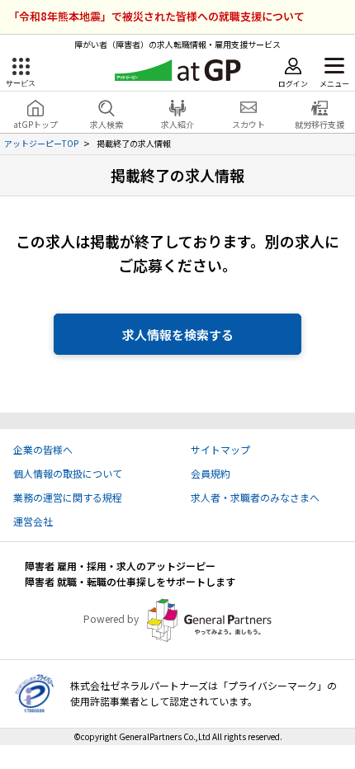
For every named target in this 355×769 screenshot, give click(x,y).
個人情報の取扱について (67, 473)
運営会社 (33, 521)
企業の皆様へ (43, 449)
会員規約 (210, 473)
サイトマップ (220, 449)
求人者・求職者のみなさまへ (255, 497)
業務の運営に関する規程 (67, 497)
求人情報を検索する (178, 334)
